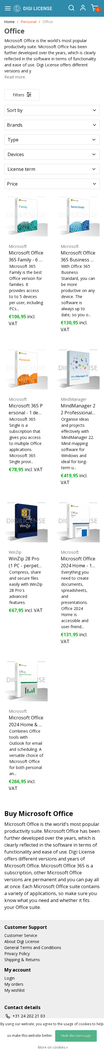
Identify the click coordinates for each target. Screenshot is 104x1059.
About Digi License (21, 941)
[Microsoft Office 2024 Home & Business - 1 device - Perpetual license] (26, 679)
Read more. (15, 77)
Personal (28, 21)
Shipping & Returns (22, 959)
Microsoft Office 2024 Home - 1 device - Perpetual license (78, 562)
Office (47, 21)
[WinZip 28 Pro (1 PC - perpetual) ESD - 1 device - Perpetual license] (26, 520)
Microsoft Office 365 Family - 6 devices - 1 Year (26, 256)
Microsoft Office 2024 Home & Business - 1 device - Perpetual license (26, 721)
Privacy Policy (17, 953)
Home (9, 21)
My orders (13, 984)
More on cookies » (53, 1047)
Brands (15, 125)
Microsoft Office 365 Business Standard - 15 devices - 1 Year (78, 256)
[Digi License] (33, 8)
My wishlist (14, 990)
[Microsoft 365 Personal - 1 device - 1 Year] (26, 368)
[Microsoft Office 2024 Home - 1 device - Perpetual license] (78, 520)
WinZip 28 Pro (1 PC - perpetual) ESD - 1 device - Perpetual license (25, 562)
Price (12, 184)
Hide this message (76, 1035)
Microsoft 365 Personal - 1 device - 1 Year (26, 409)
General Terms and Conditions (32, 947)
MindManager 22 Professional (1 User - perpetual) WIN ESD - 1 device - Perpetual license (78, 409)
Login (9, 978)
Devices (16, 154)
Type (13, 139)
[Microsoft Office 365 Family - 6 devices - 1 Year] (26, 215)
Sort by (15, 110)
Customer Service (20, 935)
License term (21, 169)
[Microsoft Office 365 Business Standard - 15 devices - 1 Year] (78, 215)
